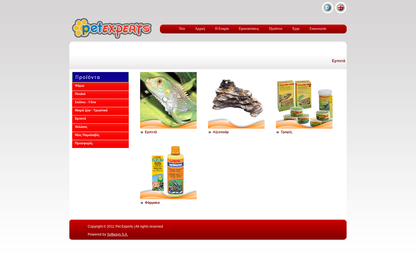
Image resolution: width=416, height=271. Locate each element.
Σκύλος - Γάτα (85, 102)
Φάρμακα (152, 203)
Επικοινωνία (318, 29)
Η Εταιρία (222, 29)
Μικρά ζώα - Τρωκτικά (91, 110)
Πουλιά (80, 94)
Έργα (295, 29)
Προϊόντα (275, 29)
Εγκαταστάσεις (249, 29)
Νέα (182, 29)
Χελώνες (81, 126)
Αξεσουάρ (221, 132)
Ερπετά (338, 61)
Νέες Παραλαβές (87, 135)
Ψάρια (79, 85)
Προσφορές (84, 143)
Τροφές (286, 132)
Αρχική (200, 29)
